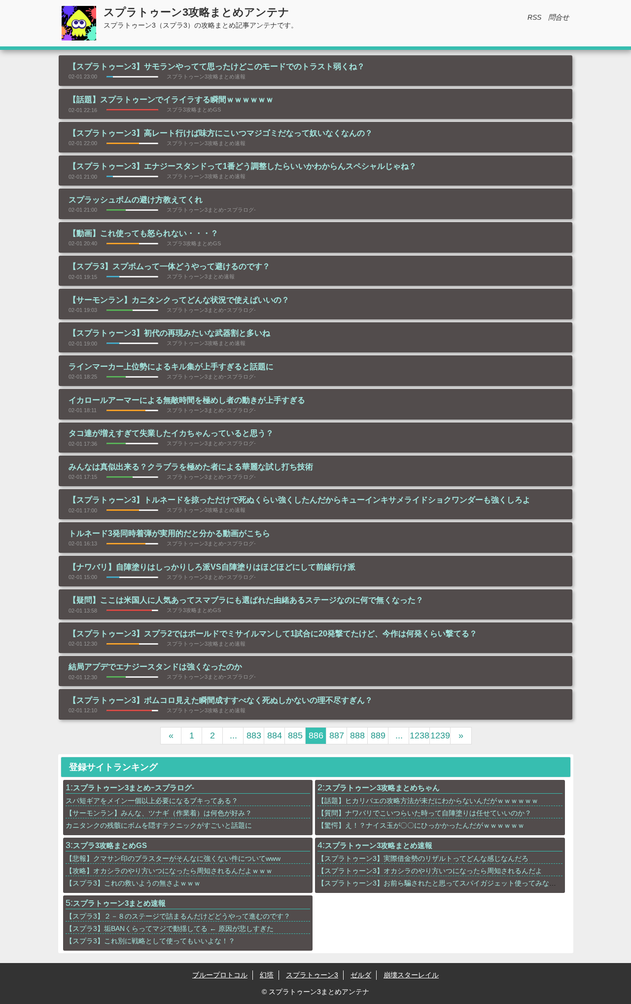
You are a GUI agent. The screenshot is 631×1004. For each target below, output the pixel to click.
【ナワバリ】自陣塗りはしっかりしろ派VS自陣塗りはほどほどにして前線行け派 (212, 567)
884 (274, 735)
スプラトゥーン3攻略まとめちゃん (382, 787)
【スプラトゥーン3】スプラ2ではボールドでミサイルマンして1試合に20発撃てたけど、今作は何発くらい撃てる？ (273, 633)
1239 (440, 735)
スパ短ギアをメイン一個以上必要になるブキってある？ (152, 801)
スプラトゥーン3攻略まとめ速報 (378, 845)
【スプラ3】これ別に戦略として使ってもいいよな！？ (150, 941)
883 (253, 735)
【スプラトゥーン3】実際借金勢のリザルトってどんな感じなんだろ (422, 858)
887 (336, 735)
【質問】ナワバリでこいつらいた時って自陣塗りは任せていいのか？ (424, 813)
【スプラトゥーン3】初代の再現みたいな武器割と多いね (169, 333)
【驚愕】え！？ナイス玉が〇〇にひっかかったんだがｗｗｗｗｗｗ (421, 825)
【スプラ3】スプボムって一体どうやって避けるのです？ (169, 266)
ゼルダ (361, 975)
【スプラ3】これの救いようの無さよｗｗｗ (133, 883)
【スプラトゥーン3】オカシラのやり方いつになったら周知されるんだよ (429, 871)
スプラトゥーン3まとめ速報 (119, 903)
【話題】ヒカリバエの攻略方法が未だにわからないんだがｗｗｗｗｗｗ (427, 801)
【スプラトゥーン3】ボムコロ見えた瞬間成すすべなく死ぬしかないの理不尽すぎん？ (221, 700)
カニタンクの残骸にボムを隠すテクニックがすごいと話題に (159, 825)
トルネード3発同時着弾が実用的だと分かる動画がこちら (169, 533)
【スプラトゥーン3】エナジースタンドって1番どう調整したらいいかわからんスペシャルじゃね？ (243, 166)
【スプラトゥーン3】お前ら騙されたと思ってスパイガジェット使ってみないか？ (443, 883)
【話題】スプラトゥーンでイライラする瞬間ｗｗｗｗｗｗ (171, 99)
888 (357, 735)
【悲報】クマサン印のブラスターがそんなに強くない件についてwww (173, 858)
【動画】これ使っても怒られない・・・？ (143, 233)
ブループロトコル (219, 975)
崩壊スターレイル (411, 975)
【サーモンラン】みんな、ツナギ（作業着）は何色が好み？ (159, 813)
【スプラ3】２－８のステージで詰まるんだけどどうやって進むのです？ (178, 916)
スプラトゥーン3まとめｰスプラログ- (133, 787)
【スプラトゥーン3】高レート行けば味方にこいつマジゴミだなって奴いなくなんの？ (221, 133)
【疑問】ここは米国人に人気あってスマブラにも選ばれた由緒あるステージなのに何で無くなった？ (246, 600)
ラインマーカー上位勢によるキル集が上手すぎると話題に (171, 366)
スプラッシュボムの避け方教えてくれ (136, 199)
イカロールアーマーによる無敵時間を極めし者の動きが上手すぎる (187, 400)
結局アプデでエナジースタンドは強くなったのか (155, 666)
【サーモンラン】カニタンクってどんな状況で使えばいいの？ (179, 300)
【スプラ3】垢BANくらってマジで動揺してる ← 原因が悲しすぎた (170, 928)
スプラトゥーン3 (312, 975)
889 (378, 735)
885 (295, 735)
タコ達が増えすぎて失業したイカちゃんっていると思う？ (171, 433)
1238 (419, 735)
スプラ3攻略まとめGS (110, 845)
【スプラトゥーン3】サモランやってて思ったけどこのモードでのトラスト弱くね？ (217, 66)
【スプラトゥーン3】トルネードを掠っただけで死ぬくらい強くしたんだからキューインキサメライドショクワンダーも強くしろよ (299, 500)
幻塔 (267, 975)
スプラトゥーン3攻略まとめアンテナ (196, 12)
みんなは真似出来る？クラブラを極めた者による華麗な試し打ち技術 (191, 467)
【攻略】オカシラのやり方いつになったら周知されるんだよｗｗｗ (169, 871)
